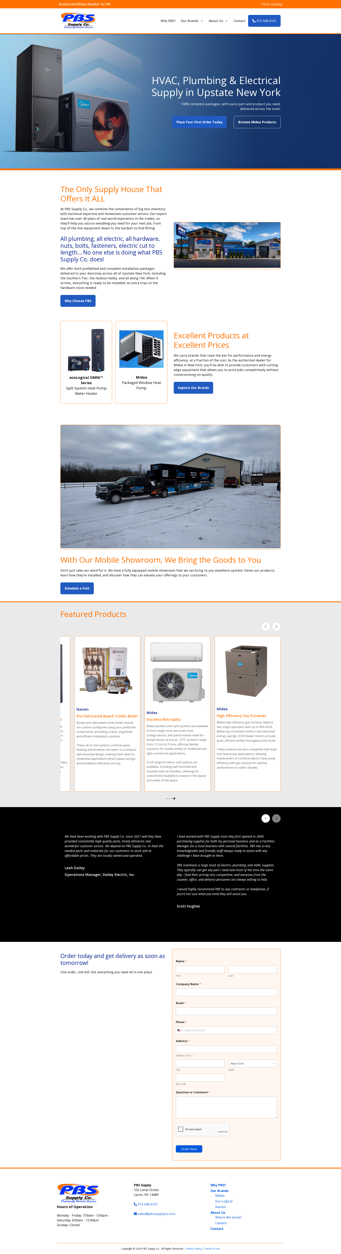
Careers (221, 1223)
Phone (181, 1022)
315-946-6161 (266, 21)
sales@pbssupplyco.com (156, 1214)
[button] (167, 933)
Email (181, 1003)
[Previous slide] (265, 626)
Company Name (188, 984)
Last (230, 975)
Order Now (189, 1149)
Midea (219, 1195)
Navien (220, 1207)
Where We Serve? (228, 1217)
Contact (239, 21)
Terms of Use (212, 1248)
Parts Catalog (272, 4)
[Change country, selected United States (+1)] (180, 1030)
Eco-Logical (223, 1201)
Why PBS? (168, 21)
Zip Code (181, 1083)
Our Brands (189, 21)
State (231, 1069)
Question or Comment (193, 1092)
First (178, 975)
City (178, 1069)
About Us (216, 21)
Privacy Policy (193, 1248)
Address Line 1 (184, 1055)
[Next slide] (276, 626)
